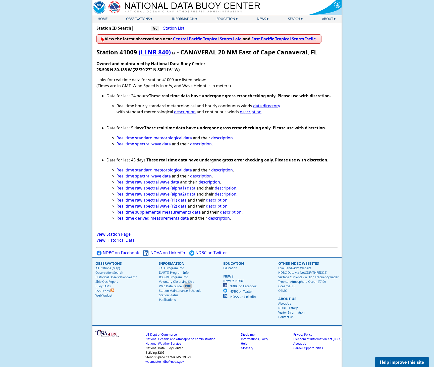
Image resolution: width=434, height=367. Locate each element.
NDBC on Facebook (120, 252)
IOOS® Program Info (173, 277)
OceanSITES (286, 286)
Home (102, 19)
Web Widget (103, 295)
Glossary (247, 348)
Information (183, 19)
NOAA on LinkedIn (167, 252)
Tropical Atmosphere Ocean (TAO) (302, 282)
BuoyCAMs (103, 286)
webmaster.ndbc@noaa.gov (164, 361)
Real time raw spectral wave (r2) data (152, 206)
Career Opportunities (308, 348)
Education (225, 19)
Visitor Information (291, 312)
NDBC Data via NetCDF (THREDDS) (302, 272)
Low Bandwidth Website (294, 268)
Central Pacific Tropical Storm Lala (207, 39)
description (185, 112)
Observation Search (109, 272)
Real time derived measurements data (153, 218)
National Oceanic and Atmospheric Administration (180, 339)
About (327, 19)
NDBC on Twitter (210, 252)
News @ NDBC (233, 281)
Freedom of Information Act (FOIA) (317, 339)
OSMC (282, 291)
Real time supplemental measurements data (159, 212)
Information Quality (254, 339)
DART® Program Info (174, 272)
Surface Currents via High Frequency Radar (308, 277)
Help (244, 343)
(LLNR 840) (155, 52)
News (261, 19)
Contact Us (286, 317)
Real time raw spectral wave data (148, 182)
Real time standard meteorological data (154, 138)
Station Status (168, 295)
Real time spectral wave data (144, 144)
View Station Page (113, 234)
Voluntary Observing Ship (176, 282)
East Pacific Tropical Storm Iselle (283, 39)
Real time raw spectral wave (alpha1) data (156, 188)
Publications (167, 300)
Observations (138, 19)
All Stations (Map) (107, 268)
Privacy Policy (302, 334)
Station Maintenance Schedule (180, 291)
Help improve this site (402, 362)
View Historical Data (115, 240)
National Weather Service (163, 343)
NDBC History (288, 308)
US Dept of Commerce (161, 334)
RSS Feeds (103, 291)
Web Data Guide (170, 286)
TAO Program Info (171, 268)
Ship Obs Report (106, 282)
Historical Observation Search (116, 277)
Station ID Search (113, 28)
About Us (284, 303)
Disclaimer (248, 334)
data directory (266, 106)
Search (294, 19)
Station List (173, 28)
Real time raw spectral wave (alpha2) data (156, 194)
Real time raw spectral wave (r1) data (152, 200)
